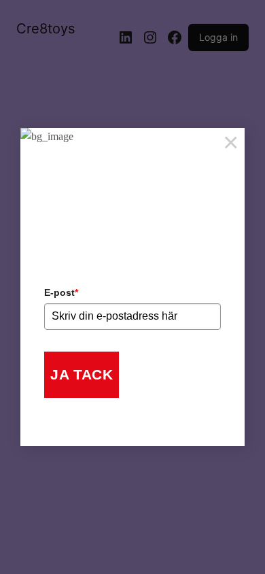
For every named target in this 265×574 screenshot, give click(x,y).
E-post (61, 292)
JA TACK (81, 374)
